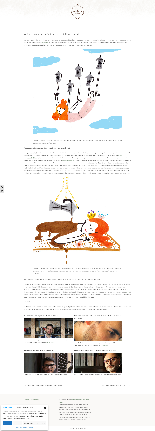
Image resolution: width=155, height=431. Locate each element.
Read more (50, 342)
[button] (45, 408)
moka (128, 292)
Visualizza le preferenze (34, 423)
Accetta (7, 423)
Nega (18, 423)
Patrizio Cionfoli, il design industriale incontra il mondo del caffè (95, 350)
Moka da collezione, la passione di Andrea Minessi (41, 316)
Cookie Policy (19, 427)
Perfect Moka (77, 12)
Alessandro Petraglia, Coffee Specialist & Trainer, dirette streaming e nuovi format (97, 317)
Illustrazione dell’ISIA (68, 160)
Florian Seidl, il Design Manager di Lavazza (38, 350)
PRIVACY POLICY (28, 427)
